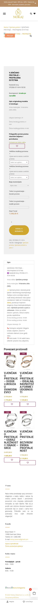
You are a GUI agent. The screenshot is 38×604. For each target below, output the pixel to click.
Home (6, 27)
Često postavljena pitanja (14, 546)
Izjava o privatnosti (11, 544)
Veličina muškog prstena (18, 152)
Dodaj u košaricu (19, 230)
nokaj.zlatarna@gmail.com (19, 539)
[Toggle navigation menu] (4, 13)
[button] (31, 36)
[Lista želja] (17, 146)
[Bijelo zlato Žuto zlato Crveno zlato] (19, 186)
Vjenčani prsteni (14, 27)
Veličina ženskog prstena (18, 167)
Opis (8, 262)
